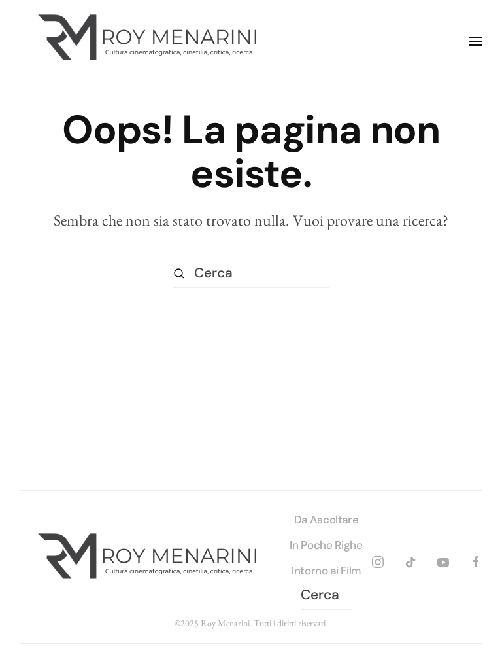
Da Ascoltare (326, 519)
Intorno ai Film (326, 570)
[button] (475, 41)
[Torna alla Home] (150, 41)
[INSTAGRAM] (377, 560)
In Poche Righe (326, 545)
